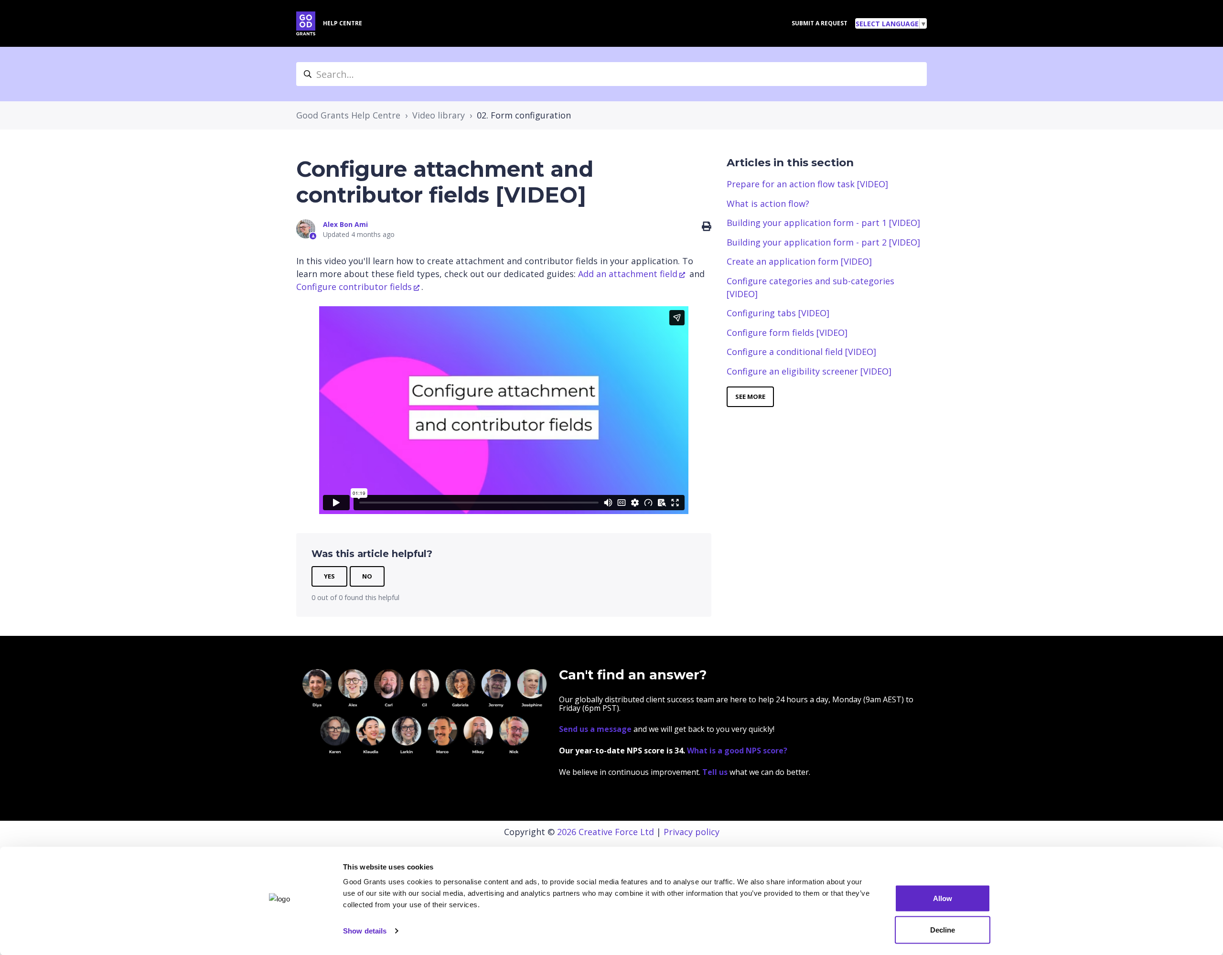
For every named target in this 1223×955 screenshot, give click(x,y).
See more (750, 396)
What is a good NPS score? (737, 750)
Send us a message (595, 729)
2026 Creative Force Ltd (605, 831)
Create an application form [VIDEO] (799, 261)
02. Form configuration (524, 115)
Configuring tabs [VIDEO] (778, 313)
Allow (942, 898)
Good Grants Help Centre (348, 115)
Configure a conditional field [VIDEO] (801, 351)
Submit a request (820, 23)
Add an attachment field (627, 273)
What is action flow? (768, 203)
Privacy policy (691, 831)
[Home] (305, 23)
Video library (438, 115)
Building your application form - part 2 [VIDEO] (823, 242)
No (367, 576)
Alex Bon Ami (345, 224)
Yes (329, 576)
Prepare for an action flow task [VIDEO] (807, 184)
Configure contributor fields (354, 286)
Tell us (716, 772)
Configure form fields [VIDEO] (787, 332)
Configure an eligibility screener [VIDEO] (809, 371)
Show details (364, 931)
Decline (942, 929)
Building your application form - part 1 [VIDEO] (823, 222)
